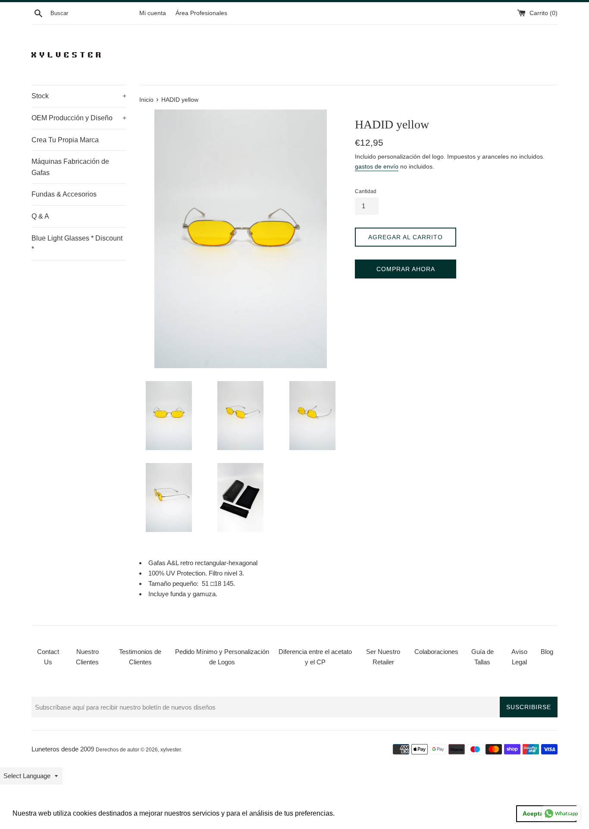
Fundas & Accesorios (64, 194)
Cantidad (365, 191)
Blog (547, 651)
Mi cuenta (152, 13)
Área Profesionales (201, 13)
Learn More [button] (355, 813)
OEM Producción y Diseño (78, 118)
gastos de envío (376, 166)
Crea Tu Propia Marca (65, 140)
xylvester (170, 750)
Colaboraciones (436, 651)
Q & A (40, 216)
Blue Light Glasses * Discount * (76, 244)
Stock (78, 96)
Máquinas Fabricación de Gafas (70, 167)
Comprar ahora (405, 269)
